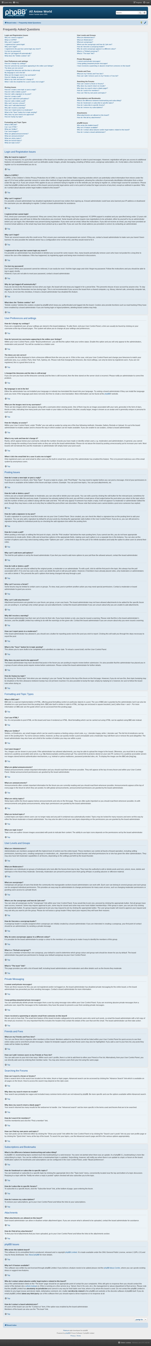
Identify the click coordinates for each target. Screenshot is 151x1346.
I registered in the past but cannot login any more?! (23, 49)
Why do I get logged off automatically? (18, 53)
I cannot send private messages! (88, 61)
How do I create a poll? (13, 96)
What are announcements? (14, 136)
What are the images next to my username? (20, 75)
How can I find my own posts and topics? (91, 93)
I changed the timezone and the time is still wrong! (22, 70)
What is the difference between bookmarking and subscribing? (99, 100)
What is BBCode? (11, 124)
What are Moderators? (85, 40)
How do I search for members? (88, 90)
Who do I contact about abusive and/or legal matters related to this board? (103, 130)
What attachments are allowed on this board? (93, 115)
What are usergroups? (85, 42)
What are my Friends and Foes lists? (90, 74)
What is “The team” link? (85, 53)
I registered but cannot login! (15, 44)
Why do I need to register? (14, 37)
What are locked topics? (13, 140)
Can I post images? (11, 131)
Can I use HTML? (11, 127)
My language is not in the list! (15, 72)
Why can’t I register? (12, 42)
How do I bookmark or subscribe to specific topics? (95, 103)
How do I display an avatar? (14, 77)
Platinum (66, 1330)
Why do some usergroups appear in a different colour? (96, 49)
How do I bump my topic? (14, 117)
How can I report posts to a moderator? (19, 110)
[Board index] (16, 13)
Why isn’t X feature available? (87, 127)
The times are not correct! (14, 68)
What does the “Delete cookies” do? (17, 56)
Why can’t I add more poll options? (17, 98)
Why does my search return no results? (91, 86)
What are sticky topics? (13, 138)
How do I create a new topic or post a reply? (20, 89)
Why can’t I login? (11, 47)
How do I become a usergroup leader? (90, 47)
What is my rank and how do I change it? (19, 79)
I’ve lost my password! (13, 51)
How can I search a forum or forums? (90, 84)
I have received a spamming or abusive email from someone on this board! (103, 66)
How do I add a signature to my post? (18, 94)
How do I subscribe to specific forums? (91, 105)
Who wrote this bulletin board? (87, 125)
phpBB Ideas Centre (112, 1268)
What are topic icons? (12, 143)
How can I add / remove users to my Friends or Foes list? (97, 76)
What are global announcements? (16, 134)
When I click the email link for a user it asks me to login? (24, 82)
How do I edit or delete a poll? (15, 101)
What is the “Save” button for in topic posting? (21, 112)
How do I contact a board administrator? (91, 132)
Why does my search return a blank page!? (92, 88)
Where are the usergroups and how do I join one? (94, 44)
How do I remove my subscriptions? (90, 107)
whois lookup (31, 1286)
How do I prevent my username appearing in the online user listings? (29, 66)
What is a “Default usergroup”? (88, 51)
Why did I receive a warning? (15, 108)
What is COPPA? (11, 40)
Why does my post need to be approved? (19, 114)
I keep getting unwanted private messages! (92, 63)
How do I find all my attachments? (89, 117)
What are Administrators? (86, 37)
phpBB (107, 394)
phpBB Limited (71, 1252)
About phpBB (34, 1255)
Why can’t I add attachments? (15, 105)
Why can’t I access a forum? (15, 103)
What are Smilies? (11, 129)
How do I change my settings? (15, 63)
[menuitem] (16, 2)
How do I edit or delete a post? (15, 92)
